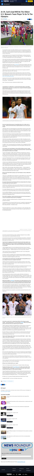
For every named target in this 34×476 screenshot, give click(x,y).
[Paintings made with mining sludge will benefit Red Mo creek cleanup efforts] (3, 397)
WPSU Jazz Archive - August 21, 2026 (12, 424)
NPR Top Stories (10, 381)
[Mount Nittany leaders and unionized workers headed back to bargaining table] (3, 408)
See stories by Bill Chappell (5, 391)
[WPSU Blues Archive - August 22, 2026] (3, 414)
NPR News (5, 381)
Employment (14, 468)
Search (20, 470)
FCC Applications (28, 470)
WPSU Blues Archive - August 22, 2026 (12, 412)
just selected (16, 64)
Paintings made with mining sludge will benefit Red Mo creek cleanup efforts (18, 396)
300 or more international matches (8, 76)
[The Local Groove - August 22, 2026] (3, 420)
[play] (2, 4)
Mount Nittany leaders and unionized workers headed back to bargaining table (18, 406)
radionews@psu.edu (21, 461)
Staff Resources (21, 468)
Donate (30, 1)
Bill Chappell (3, 388)
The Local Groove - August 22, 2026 (12, 418)
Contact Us (14, 470)
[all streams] (33, 4)
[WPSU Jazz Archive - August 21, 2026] (3, 426)
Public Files (27, 468)
